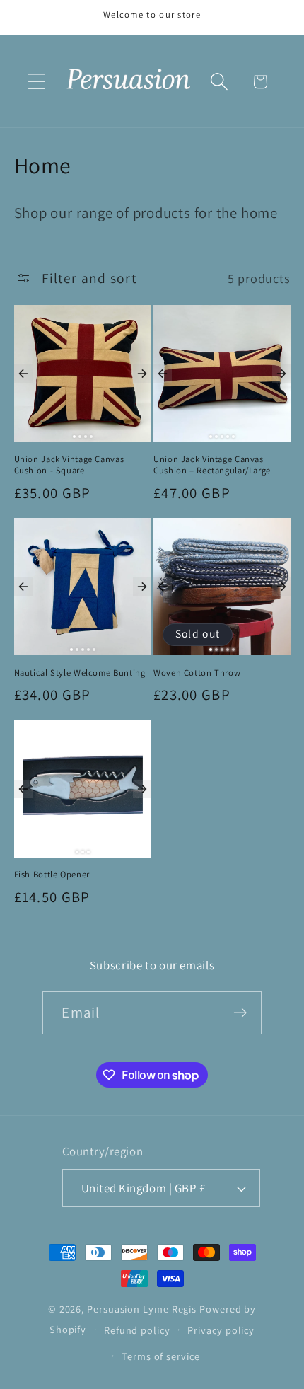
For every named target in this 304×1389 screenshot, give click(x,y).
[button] (36, 82)
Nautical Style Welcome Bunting (80, 673)
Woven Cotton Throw (196, 673)
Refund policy (137, 1330)
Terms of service (161, 1356)
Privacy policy (221, 1330)
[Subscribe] (241, 1012)
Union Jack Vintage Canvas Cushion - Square (69, 465)
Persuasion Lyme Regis (142, 1308)
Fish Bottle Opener (52, 874)
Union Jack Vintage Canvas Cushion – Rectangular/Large (212, 465)
